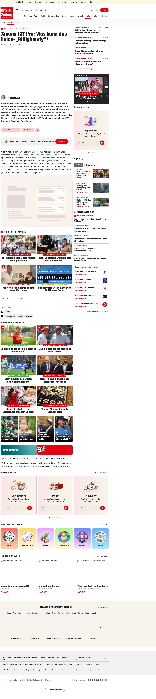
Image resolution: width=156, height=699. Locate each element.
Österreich (28, 16)
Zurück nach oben (55, 690)
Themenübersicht (64, 463)
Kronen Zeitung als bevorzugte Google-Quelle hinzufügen (37, 141)
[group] (9, 429)
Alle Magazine (102, 607)
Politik (43, 16)
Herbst (20, 316)
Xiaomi (8, 311)
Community (38, 2)
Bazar (92, 2)
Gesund (71, 16)
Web (3, 22)
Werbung (89, 664)
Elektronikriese (10, 316)
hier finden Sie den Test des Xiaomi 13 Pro (38, 155)
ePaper (29, 2)
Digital (87, 16)
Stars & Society (53, 16)
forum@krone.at (56, 466)
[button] (99, 16)
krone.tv (105, 16)
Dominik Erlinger (15, 97)
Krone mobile (62, 2)
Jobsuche (83, 2)
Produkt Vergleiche (87, 267)
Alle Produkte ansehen (96, 311)
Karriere (98, 664)
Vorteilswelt (19, 2)
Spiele (18, 22)
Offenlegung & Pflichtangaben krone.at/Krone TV (20, 659)
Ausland (80, 16)
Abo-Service (7, 670)
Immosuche (73, 2)
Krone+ (18, 16)
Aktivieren (62, 141)
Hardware (29, 316)
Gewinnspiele (50, 2)
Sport (64, 16)
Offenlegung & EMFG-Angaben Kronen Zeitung (54, 659)
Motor (95, 16)
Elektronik (10, 22)
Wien (36, 16)
